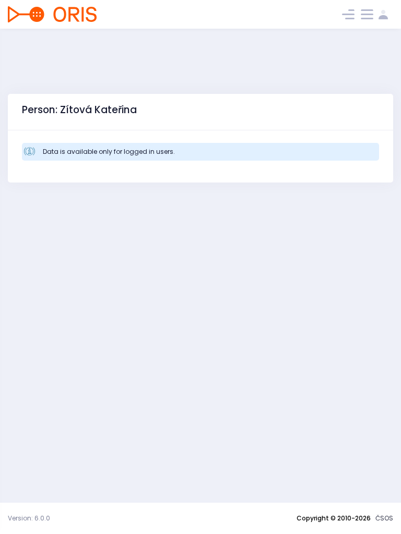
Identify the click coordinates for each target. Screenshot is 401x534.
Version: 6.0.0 (29, 518)
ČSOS (384, 518)
